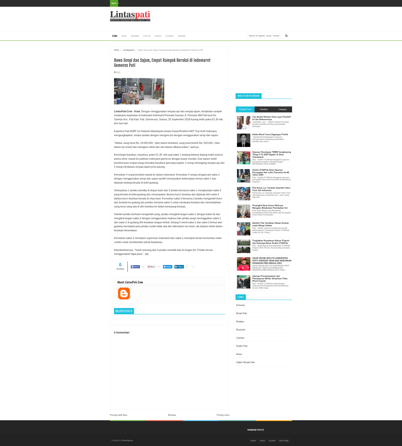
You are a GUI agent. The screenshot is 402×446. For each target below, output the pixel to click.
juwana (240, 337)
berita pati (241, 313)
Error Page (284, 441)
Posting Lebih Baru (118, 415)
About (262, 441)
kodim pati (241, 346)
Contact (272, 441)
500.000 (208, 143)
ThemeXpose (127, 440)
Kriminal (240, 305)
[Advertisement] (264, 68)
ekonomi (240, 329)
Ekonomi (135, 36)
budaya (240, 321)
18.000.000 (146, 143)
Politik (146, 36)
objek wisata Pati (245, 362)
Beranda (172, 415)
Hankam (181, 36)
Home (114, 36)
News (124, 36)
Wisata (158, 36)
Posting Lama (223, 415)
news (239, 354)
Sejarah (170, 36)
